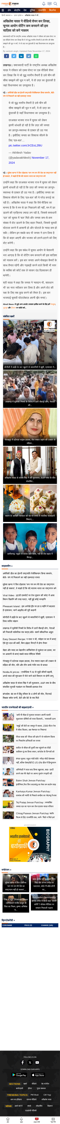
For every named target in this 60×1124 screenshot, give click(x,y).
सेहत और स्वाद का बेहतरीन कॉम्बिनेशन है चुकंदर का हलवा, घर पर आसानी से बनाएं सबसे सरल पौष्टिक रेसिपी (29, 652)
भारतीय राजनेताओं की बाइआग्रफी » (18, 707)
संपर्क (29, 1106)
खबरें (25, 1084)
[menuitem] (9, 10)
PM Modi (35, 1095)
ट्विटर (13, 308)
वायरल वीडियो (31, 1099)
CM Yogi (47, 1095)
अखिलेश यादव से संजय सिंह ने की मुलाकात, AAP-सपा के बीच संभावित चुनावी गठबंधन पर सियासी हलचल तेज (29, 685)
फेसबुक (52, 304)
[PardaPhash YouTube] (37, 1064)
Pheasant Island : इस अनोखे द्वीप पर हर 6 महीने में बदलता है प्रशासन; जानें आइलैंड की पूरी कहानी (29, 608)
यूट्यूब (5, 308)
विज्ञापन (50, 1106)
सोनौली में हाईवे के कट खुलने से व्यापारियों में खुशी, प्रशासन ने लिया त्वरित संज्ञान (29, 619)
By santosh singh (11, 51)
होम (9, 10)
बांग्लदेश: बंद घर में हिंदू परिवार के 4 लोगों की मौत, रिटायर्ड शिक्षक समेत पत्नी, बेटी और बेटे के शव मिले (27, 696)
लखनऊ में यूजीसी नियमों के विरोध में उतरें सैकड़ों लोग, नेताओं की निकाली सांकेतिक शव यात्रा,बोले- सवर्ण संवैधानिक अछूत (29, 630)
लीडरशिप (39, 1106)
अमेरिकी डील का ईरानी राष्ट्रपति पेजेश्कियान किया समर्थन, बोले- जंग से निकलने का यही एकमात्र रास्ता (27, 575)
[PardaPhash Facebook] (23, 1064)
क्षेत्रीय (17, 10)
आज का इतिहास (16, 1099)
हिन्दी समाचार (6, 15)
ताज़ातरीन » (7, 566)
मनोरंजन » (6, 869)
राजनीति (41, 10)
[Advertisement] (30, 1018)
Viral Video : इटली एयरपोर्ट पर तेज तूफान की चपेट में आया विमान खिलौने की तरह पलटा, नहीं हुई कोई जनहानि (28, 597)
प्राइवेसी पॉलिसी (30, 1110)
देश (25, 10)
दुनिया (32, 10)
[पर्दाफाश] (10, 5)
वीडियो (34, 1084)
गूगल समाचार (41, 1088)
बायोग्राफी (19, 1088)
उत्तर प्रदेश (18, 15)
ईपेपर (30, 1088)
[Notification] (43, 5)
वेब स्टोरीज (45, 1084)
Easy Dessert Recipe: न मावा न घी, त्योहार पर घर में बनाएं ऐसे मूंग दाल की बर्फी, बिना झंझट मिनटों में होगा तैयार (29, 641)
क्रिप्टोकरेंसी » (8, 920)
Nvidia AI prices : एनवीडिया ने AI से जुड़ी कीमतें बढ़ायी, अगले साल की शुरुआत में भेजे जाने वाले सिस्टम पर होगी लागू (28, 674)
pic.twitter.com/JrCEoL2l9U (25, 145)
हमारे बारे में (18, 1106)
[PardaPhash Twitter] (30, 1064)
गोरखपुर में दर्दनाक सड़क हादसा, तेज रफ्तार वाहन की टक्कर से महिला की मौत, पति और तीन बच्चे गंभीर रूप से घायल (29, 663)
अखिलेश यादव (46, 1099)
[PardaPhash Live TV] (49, 4)
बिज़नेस (52, 10)
